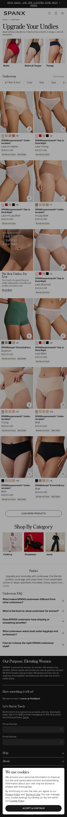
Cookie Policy (17, 801)
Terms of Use (33, 794)
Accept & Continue (34, 808)
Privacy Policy (12, 794)
